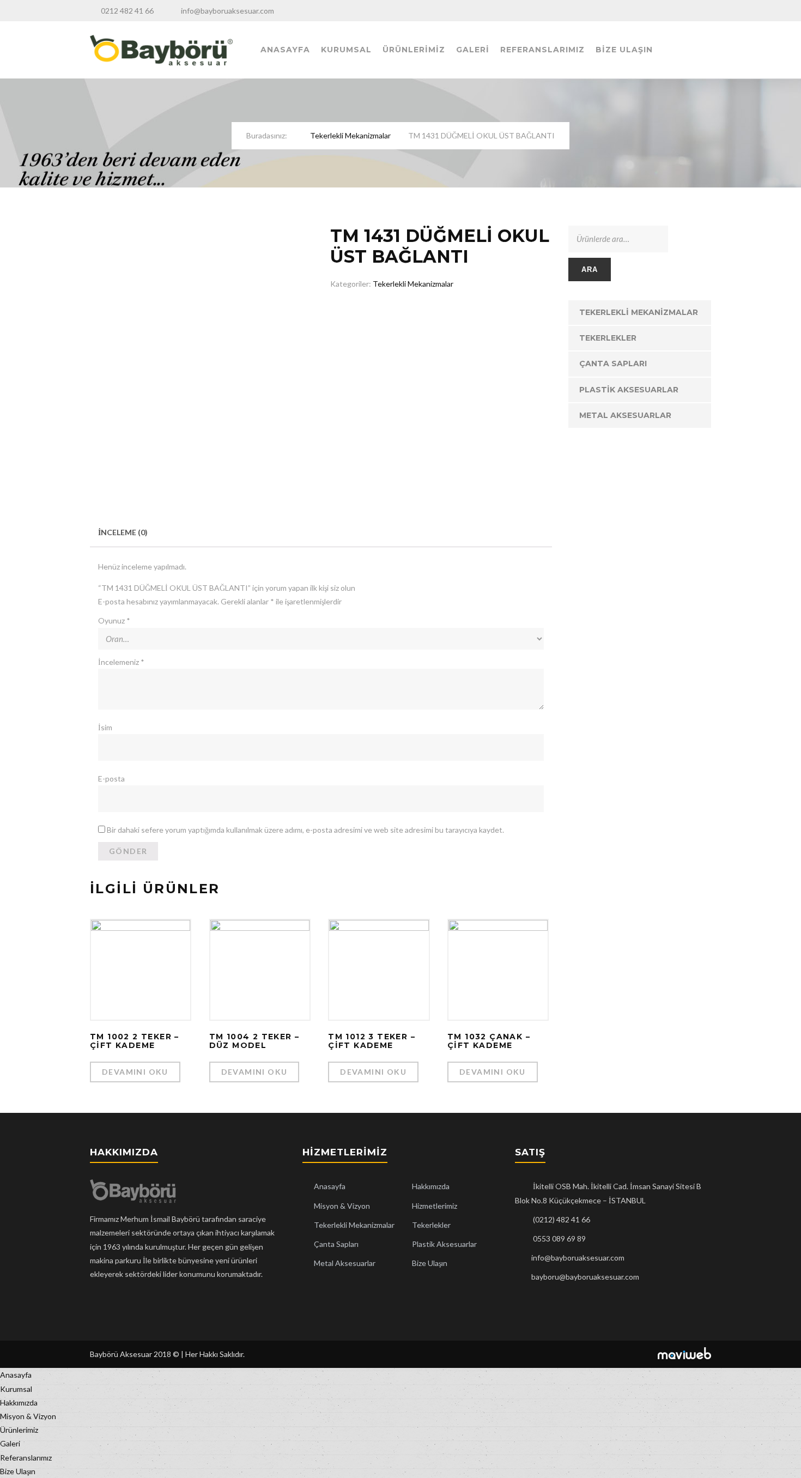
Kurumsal (346, 49)
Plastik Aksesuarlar (628, 390)
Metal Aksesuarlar (625, 415)
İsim (105, 727)
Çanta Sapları (613, 363)
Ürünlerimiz (414, 49)
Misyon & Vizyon (342, 1205)
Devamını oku (135, 1071)
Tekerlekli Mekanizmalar (350, 135)
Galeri (472, 49)
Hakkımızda (431, 1186)
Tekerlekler (607, 338)
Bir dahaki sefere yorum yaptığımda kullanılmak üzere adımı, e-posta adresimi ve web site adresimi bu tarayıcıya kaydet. (305, 829)
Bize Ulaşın (624, 49)
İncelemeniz (121, 662)
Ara (589, 269)
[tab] (123, 532)
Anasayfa (285, 49)
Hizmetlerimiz (434, 1205)
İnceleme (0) (123, 532)
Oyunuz (114, 620)
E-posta (111, 778)
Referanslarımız (542, 49)
